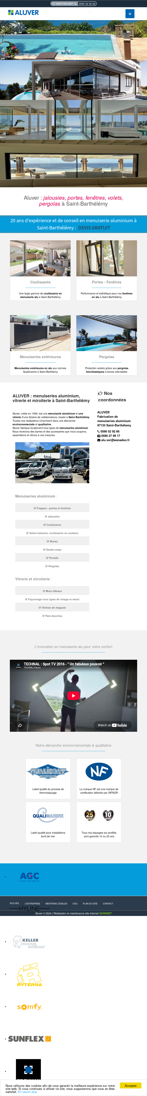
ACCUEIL (14, 903)
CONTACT (108, 903)
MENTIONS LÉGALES (56, 903)
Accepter (131, 1085)
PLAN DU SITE (90, 903)
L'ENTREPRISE (32, 903)
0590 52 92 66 (87, 3)
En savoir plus (27, 1091)
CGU (75, 903)
